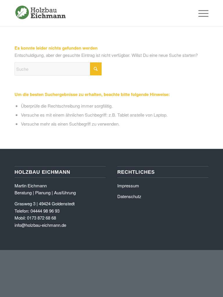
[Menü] (200, 13)
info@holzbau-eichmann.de (40, 225)
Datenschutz (129, 196)
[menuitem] (200, 13)
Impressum (128, 185)
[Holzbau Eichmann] (41, 13)
